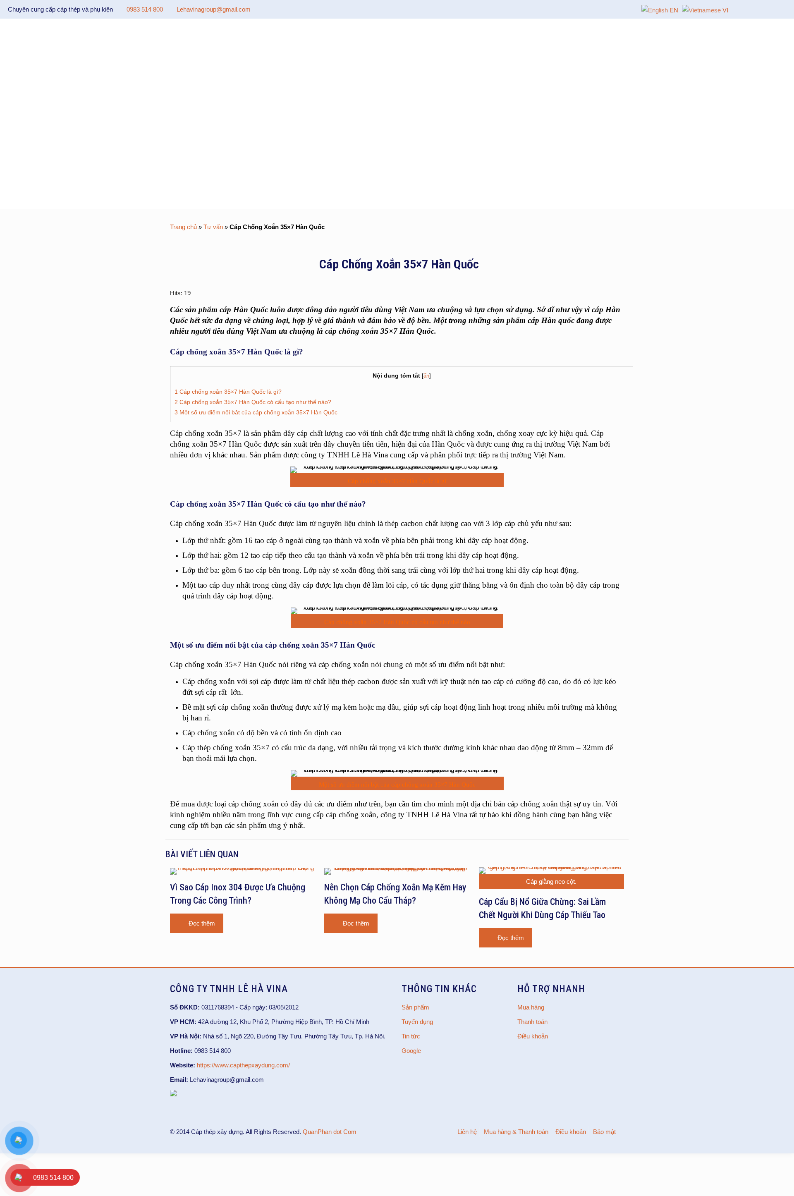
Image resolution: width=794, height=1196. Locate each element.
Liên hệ (467, 1131)
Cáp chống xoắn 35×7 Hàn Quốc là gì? (228, 391)
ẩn (426, 376)
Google (411, 1050)
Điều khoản (532, 1036)
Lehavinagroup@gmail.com (214, 9)
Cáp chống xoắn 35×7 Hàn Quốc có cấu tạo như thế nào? (253, 402)
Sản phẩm (415, 1007)
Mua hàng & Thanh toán (516, 1131)
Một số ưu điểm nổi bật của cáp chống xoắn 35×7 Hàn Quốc (256, 412)
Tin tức (411, 1036)
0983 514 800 (145, 9)
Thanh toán (532, 1021)
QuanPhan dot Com (329, 1131)
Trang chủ (183, 226)
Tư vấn (213, 226)
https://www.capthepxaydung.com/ (243, 1065)
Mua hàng (530, 1007)
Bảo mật (604, 1131)
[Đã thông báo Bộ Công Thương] (173, 1094)
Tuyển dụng (417, 1021)
